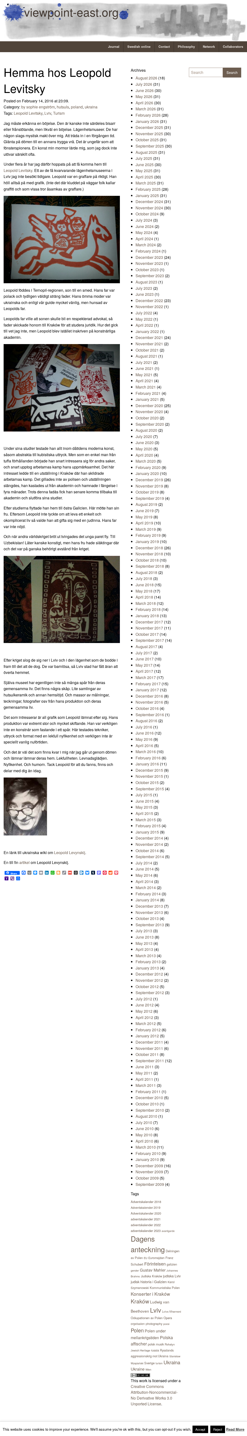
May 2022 (144, 319)
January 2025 (147, 195)
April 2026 (144, 103)
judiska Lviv (172, 1275)
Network (209, 46)
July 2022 (144, 313)
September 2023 (150, 275)
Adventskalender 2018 (146, 1201)
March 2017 (146, 677)
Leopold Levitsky (28, 113)
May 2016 (144, 739)
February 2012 (148, 1030)
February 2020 (148, 467)
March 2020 (146, 461)
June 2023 (145, 294)
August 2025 (146, 152)
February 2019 (148, 535)
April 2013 (144, 949)
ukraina (91, 107)
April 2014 (144, 881)
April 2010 (144, 1141)
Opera (168, 1318)
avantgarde (168, 1231)
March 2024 (146, 245)
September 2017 (150, 640)
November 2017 (149, 628)
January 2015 (147, 832)
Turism (59, 113)
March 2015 (146, 819)
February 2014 (148, 894)
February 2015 (148, 825)
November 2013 (149, 912)
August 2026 (146, 78)
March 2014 (146, 887)
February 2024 (148, 251)
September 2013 (150, 924)
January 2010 (147, 1159)
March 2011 (146, 1085)
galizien (172, 1264)
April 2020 (144, 455)
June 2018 (145, 584)
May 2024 (144, 232)
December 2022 (149, 300)
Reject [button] (217, 1429)
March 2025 (146, 183)
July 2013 (144, 931)
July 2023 (144, 288)
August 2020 (146, 430)
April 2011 (144, 1079)
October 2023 (147, 269)
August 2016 (146, 720)
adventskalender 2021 (146, 1219)
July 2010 (144, 1122)
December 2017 (149, 622)
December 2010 (149, 1097)
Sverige (149, 1363)
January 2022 (147, 331)
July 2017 (144, 653)
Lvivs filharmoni (171, 1311)
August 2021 (146, 356)
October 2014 (147, 850)
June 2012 (145, 1005)
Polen (137, 1330)
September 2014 (150, 856)
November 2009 (149, 1171)
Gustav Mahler (152, 1270)
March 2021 (146, 387)
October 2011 (147, 1054)
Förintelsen (155, 1263)
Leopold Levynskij (69, 852)
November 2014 (149, 844)
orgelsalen (138, 1324)
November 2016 (149, 702)
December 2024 (149, 201)
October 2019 (147, 492)
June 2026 (145, 90)
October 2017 (147, 634)
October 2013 (147, 918)
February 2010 (148, 1153)
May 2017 (144, 665)
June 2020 (145, 442)
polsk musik (156, 1344)
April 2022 (144, 325)
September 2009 (150, 1184)
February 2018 (148, 609)
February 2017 (148, 683)
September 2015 (150, 789)
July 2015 (144, 795)
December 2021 (149, 337)
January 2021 (147, 399)
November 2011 (149, 1048)
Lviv (47, 113)
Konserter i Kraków (150, 1293)
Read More (235, 1429)
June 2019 (145, 510)
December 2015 (149, 770)
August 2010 (146, 1116)
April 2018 (144, 597)
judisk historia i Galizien (149, 1281)
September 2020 (150, 424)
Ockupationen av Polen (147, 1318)
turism (159, 1363)
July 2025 (144, 158)
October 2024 (147, 214)
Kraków (140, 1301)
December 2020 (149, 405)
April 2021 (144, 380)
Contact (164, 46)
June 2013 (145, 937)
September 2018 (150, 566)
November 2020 (149, 411)
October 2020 (147, 418)
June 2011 (145, 1066)
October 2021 (147, 350)
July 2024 (144, 220)
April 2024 (144, 238)
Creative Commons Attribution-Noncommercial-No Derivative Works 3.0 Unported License (154, 1395)
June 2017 (145, 659)
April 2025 (144, 177)
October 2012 (147, 986)
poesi (166, 1324)
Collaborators (233, 46)
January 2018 (147, 615)
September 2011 (150, 1060)
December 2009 (149, 1165)
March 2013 (146, 955)
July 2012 (144, 999)
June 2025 (145, 164)
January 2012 (147, 1036)
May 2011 (144, 1073)
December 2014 (149, 838)
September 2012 (150, 992)
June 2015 (145, 801)
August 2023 (146, 282)
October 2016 (147, 708)
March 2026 (146, 109)
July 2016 (144, 727)
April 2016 (144, 745)
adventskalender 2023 (146, 1230)
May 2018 (144, 591)
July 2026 (144, 84)
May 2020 (144, 449)
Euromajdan (156, 1258)
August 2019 (146, 504)
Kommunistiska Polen (165, 1287)
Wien (148, 1369)
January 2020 (147, 473)
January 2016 (147, 764)
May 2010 (144, 1135)
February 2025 (148, 189)
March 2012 (146, 1023)
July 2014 (144, 863)
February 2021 (148, 393)
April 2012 (144, 1017)
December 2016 (149, 696)
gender (135, 1270)
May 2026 (144, 96)
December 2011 (149, 1042)
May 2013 (144, 943)
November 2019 (149, 486)
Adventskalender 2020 (146, 1213)
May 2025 (144, 170)
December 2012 (149, 974)
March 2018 (146, 603)
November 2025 (149, 133)
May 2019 (144, 517)
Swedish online (139, 46)
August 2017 (146, 646)
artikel (24, 862)
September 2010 (150, 1110)
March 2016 (146, 751)
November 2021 (149, 344)
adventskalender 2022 (146, 1225)
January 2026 (147, 121)
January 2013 (147, 968)
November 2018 (149, 554)
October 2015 (147, 782)
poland (77, 107)
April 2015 (144, 813)
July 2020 (144, 436)
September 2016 (150, 714)
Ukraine (137, 1369)
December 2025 (149, 127)
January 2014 (147, 900)
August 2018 (146, 572)
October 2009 (147, 1178)
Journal (113, 46)
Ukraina (172, 1362)
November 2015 (149, 776)
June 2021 (145, 368)
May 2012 (144, 1011)
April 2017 (144, 671)
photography (154, 1324)
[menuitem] (114, 46)
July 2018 (144, 578)
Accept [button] (200, 1429)
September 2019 (150, 498)
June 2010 (145, 1128)
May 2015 (144, 807)
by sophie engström (38, 107)
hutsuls (63, 107)
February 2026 (148, 115)
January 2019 (147, 541)
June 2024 (145, 226)
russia (155, 1350)
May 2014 (144, 875)
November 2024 (149, 208)
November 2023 (149, 263)
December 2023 (149, 257)
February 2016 (148, 758)
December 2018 (149, 548)
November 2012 (149, 980)
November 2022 (149, 306)
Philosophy (186, 46)
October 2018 (147, 560)
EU (145, 1258)
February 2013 (148, 961)
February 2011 (148, 1091)
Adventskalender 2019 (145, 1207)
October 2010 (147, 1104)
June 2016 (145, 733)
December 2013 (149, 906)
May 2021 (144, 374)
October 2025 (147, 139)
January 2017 (147, 690)
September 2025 (150, 146)
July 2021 (144, 362)
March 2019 (146, 529)
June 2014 (145, 869)
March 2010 (146, 1147)
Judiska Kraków (151, 1276)
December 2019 (149, 479)
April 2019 (144, 523)
